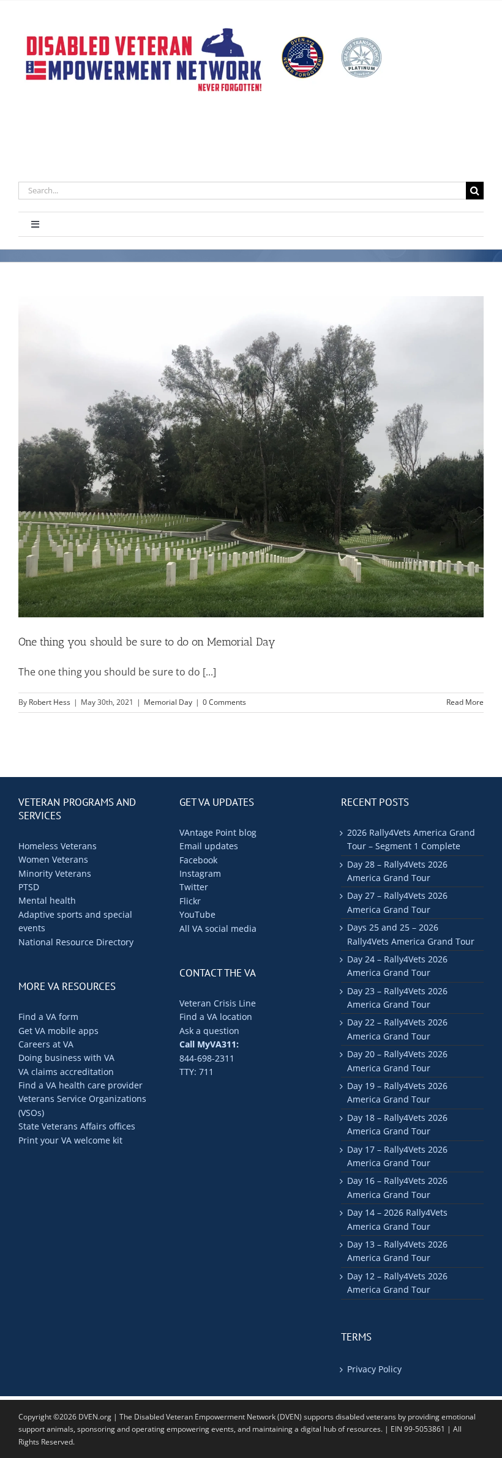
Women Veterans (53, 859)
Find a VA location (215, 1016)
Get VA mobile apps (58, 1030)
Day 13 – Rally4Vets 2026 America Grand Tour (397, 1250)
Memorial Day (168, 702)
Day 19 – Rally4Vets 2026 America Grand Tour (397, 1092)
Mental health (47, 900)
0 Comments (224, 702)
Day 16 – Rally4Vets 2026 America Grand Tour (397, 1187)
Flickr (190, 901)
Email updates (208, 846)
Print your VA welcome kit (70, 1140)
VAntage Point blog (218, 832)
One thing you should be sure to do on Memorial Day (146, 642)
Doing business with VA (66, 1057)
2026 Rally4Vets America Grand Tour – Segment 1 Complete (411, 839)
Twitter (193, 887)
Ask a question (209, 1030)
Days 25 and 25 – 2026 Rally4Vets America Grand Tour (410, 934)
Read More (465, 702)
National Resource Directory (75, 942)
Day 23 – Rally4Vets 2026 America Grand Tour (397, 997)
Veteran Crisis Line (217, 1003)
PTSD (28, 887)
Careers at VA (45, 1044)
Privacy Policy (374, 1369)
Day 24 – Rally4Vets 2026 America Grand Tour (397, 965)
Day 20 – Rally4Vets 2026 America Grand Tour (397, 1060)
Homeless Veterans (57, 846)
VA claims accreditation (66, 1071)
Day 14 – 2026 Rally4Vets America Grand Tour (397, 1219)
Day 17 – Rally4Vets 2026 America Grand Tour (397, 1156)
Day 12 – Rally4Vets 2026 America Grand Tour (397, 1282)
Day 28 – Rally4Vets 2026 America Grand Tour (397, 870)
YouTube (197, 914)
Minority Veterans (54, 873)
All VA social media (218, 928)
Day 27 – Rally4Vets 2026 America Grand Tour (397, 902)
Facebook (198, 860)
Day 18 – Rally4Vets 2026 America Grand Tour (397, 1124)
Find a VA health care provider (80, 1085)
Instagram (200, 873)
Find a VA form (48, 1016)
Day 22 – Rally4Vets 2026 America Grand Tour (397, 1028)
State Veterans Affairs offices (76, 1126)
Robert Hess (49, 702)
